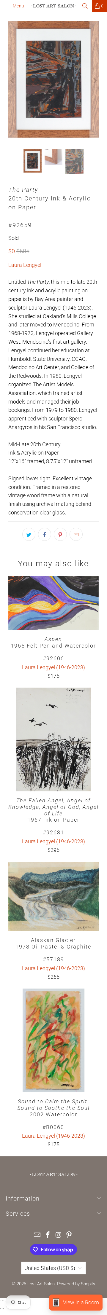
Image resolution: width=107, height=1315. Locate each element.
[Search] (85, 6)
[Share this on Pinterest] (60, 534)
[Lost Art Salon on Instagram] (58, 1235)
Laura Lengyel (24, 265)
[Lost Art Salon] (53, 6)
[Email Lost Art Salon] (37, 1235)
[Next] (94, 80)
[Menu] (3, 6)
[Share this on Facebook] (44, 534)
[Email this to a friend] (76, 534)
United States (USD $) (49, 1268)
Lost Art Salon (41, 1284)
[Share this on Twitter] (28, 534)
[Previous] (13, 80)
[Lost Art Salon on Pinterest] (69, 1235)
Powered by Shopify (76, 1284)
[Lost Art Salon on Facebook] (47, 1235)
